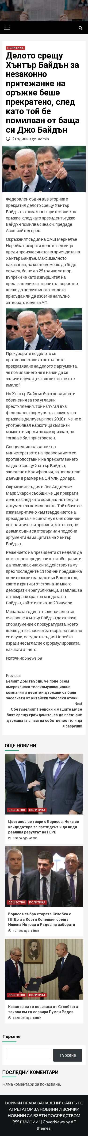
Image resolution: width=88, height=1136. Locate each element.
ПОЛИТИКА (15, 48)
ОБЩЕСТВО (16, 810)
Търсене (11, 1036)
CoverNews (54, 1121)
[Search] (80, 28)
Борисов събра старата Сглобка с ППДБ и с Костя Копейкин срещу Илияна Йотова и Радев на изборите (41, 919)
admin (43, 138)
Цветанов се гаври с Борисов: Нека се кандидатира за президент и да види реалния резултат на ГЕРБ (43, 826)
